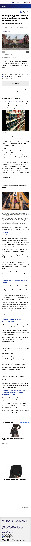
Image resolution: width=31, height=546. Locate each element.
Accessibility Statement (7, 531)
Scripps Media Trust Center (19, 531)
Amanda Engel (6, 31)
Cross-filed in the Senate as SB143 (11, 101)
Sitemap (4, 526)
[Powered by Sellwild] (27, 507)
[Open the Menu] (2, 2)
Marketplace (7, 521)
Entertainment (24, 520)
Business (11, 520)
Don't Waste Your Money (16, 521)
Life (3, 521)
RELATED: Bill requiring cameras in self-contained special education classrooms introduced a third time (13, 392)
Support (25, 521)
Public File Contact (14, 529)
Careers (13, 528)
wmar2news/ (3, 534)
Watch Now (26, 2)
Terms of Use (5, 528)
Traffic (3, 520)
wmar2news (5, 534)
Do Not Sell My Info (11, 526)
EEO (10, 528)
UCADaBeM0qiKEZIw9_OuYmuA (11, 534)
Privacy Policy (19, 526)
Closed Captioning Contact (8, 532)
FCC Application (5, 529)
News (7, 520)
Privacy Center (5, 527)
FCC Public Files (20, 528)
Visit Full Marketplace (24, 422)
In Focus (5, 12)
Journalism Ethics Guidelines (16, 527)
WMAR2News (7, 534)
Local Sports (17, 520)
